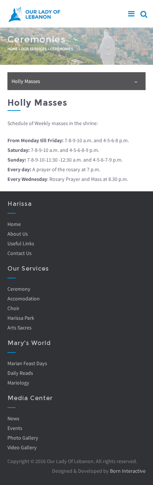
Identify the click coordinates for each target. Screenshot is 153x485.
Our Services (34, 48)
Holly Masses (26, 81)
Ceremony (18, 288)
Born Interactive (128, 471)
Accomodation (23, 298)
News (13, 418)
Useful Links (20, 243)
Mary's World (29, 343)
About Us (17, 233)
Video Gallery (22, 447)
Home (12, 48)
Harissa (19, 203)
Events (14, 428)
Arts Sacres (19, 327)
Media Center (30, 398)
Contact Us (19, 253)
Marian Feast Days (27, 363)
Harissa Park (20, 318)
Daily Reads (20, 373)
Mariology (18, 382)
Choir (13, 308)
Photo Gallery (22, 437)
